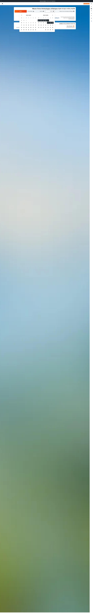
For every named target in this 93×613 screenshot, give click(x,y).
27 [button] (52, 29)
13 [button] (52, 25)
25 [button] (35, 29)
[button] (1, 1)
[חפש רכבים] (91, 11)
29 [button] (26, 29)
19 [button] (38, 25)
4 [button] (35, 22)
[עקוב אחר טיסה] (91, 15)
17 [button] (43, 25)
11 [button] (35, 25)
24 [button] (43, 27)
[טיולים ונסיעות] (91, 18)
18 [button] (35, 27)
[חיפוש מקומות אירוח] (91, 9)
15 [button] (26, 25)
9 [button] (45, 22)
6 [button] (52, 22)
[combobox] (64, 11)
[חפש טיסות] (91, 7)
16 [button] (45, 25)
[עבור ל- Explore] (91, 13)
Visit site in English (43, 1)
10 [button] (43, 22)
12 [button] (38, 22)
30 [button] (45, 29)
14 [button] (50, 25)
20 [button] (52, 27)
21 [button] (50, 27)
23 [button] (45, 27)
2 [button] (45, 20)
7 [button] (50, 22)
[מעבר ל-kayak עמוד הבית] (86, 3)
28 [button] (50, 29)
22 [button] (26, 27)
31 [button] (21, 29)
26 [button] (38, 27)
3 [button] (43, 20)
